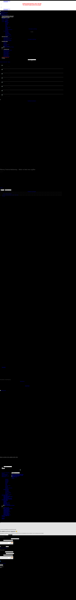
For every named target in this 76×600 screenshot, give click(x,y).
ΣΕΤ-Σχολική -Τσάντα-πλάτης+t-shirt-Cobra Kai (11, 329)
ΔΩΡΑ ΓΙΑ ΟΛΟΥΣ (6, 460)
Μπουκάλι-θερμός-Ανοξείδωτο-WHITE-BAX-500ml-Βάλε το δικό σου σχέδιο (15, 225)
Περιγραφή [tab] (3, 367)
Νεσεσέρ (6, 486)
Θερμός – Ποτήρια (8, 34)
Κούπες (6, 19)
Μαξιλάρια (6, 479)
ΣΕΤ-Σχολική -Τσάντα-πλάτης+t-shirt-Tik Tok (10, 304)
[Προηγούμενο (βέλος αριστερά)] (0, 567)
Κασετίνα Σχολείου (7, 513)
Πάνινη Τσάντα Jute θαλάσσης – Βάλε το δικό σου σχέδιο (12, 342)
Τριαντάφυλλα (7, 33)
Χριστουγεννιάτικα (6, 44)
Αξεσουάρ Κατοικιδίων (8, 29)
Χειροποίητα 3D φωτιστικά (8, 38)
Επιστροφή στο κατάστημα (32, 39)
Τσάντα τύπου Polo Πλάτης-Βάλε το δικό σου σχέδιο (12, 274)
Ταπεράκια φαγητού (7, 53)
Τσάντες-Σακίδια (7, 27)
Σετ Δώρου (7, 490)
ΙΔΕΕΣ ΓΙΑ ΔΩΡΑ (7, 17)
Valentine (5, 501)
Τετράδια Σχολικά (6, 509)
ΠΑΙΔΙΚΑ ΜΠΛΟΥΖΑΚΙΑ (7, 459)
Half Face (6, 30)
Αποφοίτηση (5, 42)
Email (3, 466)
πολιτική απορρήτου (3, 563)
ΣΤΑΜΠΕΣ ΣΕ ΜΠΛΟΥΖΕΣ (8, 458)
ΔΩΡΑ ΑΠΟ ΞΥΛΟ (5, 36)
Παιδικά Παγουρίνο (7, 51)
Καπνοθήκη (7, 22)
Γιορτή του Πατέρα (11, 505)
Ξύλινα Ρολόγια (6, 497)
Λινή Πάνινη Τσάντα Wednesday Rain (9, 336)
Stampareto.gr (22, 381)
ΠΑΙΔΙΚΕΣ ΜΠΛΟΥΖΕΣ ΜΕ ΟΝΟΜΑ (17, 475)
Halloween (5, 43)
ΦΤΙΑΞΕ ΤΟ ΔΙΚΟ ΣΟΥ (5, 57)
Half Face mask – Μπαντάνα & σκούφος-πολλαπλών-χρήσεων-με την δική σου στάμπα (17, 247)
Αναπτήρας (7, 35)
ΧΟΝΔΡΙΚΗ (5, 464)
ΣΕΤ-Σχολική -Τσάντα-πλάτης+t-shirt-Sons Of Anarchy (12, 350)
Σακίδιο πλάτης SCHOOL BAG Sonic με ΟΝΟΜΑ (11, 310)
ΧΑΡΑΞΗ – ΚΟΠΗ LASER (8, 462)
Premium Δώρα (6, 31)
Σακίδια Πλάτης (6, 54)
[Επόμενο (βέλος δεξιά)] (1, 567)
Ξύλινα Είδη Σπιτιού (7, 37)
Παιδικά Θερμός (6, 52)
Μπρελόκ (6, 23)
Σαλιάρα (6, 28)
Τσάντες (4, 193)
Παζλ (6, 25)
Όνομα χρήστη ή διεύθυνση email (5, 538)
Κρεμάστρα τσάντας (8, 494)
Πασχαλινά (5, 45)
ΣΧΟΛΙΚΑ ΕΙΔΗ (6, 49)
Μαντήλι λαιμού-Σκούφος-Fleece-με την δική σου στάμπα (12, 211)
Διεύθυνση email (3, 553)
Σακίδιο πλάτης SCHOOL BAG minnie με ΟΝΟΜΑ (11, 255)
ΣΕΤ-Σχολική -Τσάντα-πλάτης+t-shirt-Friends (10, 290)
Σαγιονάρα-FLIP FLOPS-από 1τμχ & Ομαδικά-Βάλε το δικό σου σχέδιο (14, 282)
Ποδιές (6, 26)
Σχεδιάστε (5, 205)
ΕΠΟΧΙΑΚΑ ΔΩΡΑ (5, 41)
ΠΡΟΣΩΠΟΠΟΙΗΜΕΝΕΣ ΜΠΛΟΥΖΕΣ (18, 474)
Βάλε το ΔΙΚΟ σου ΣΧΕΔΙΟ (8, 50)
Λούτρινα (13, 478)
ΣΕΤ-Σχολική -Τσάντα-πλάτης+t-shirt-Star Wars (11, 364)
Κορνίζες (6, 482)
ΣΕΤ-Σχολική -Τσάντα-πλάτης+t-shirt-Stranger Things (12, 219)
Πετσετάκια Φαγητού (7, 56)
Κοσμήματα (7, 32)
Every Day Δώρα (6, 18)
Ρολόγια (6, 21)
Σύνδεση (7, 546)
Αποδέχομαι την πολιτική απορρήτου (8, 467)
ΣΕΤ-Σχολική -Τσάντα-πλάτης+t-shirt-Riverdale (11, 357)
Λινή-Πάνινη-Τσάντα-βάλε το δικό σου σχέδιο (11, 203)
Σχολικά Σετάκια (6, 55)
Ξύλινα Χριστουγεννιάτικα (7, 40)
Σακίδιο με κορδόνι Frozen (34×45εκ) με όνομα (11, 297)
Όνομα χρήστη (2, 551)
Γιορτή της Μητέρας (7, 46)
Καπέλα (6, 24)
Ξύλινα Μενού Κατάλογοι (8, 498)
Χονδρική (3, 516)
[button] (3, 18)
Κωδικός (1, 540)
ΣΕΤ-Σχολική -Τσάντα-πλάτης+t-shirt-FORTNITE (11, 268)
